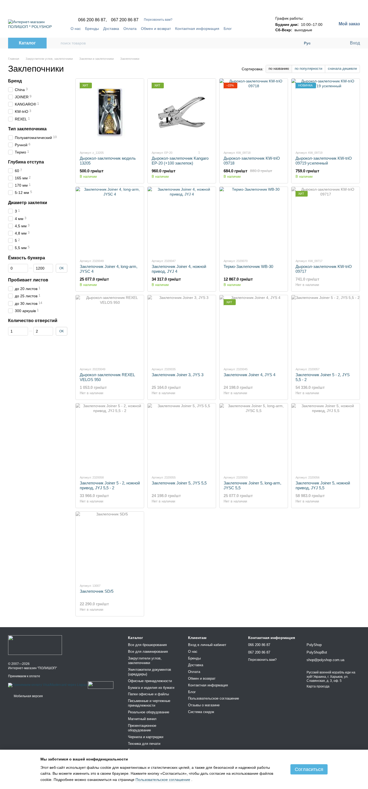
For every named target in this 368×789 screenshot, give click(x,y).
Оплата (130, 28)
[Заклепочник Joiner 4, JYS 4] (254, 328)
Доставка (111, 28)
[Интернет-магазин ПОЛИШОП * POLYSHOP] (35, 645)
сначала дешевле (342, 69)
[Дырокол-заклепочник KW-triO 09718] (254, 112)
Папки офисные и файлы (148, 694)
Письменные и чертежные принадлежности (149, 703)
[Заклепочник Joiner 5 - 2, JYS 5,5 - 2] (325, 328)
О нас (76, 28)
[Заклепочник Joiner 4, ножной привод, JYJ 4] (182, 220)
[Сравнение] (323, 43)
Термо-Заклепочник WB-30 (248, 266)
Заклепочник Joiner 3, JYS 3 (177, 374)
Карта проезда (318, 686)
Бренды (92, 28)
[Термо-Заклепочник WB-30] (254, 220)
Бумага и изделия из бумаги (151, 688)
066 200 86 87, (92, 20)
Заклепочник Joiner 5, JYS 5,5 (179, 483)
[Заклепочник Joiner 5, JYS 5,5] (182, 437)
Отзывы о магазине (204, 705)
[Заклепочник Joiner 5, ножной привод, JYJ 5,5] (325, 437)
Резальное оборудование (148, 712)
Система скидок (201, 712)
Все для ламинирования (148, 652)
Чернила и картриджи (145, 737)
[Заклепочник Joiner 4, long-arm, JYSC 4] (110, 220)
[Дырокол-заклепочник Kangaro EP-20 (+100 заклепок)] (182, 112)
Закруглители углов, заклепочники (145, 660)
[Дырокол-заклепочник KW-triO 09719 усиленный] (325, 112)
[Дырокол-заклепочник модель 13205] (110, 112)
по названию (279, 69)
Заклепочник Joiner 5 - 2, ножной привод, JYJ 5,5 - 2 (110, 485)
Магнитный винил (142, 719)
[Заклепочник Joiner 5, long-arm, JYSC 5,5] (254, 437)
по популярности (308, 69)
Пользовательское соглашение (213, 698)
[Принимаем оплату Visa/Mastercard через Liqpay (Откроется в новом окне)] (47, 685)
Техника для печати (144, 744)
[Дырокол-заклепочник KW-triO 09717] (325, 220)
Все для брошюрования (147, 645)
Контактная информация (197, 28)
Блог (228, 28)
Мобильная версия (28, 696)
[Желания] (334, 43)
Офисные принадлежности (150, 681)
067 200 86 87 (124, 20)
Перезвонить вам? (158, 20)
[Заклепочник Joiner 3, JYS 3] (182, 328)
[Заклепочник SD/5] (110, 545)
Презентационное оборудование (142, 728)
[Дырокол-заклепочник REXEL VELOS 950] (110, 328)
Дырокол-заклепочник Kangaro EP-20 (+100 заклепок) (180, 160)
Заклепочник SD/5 (96, 591)
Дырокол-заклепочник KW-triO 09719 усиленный (324, 160)
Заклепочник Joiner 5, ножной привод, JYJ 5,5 (323, 485)
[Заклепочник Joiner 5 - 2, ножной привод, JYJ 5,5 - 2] (110, 437)
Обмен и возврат (156, 28)
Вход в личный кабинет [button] (207, 645)
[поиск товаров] (56, 43)
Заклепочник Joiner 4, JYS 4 (249, 374)
